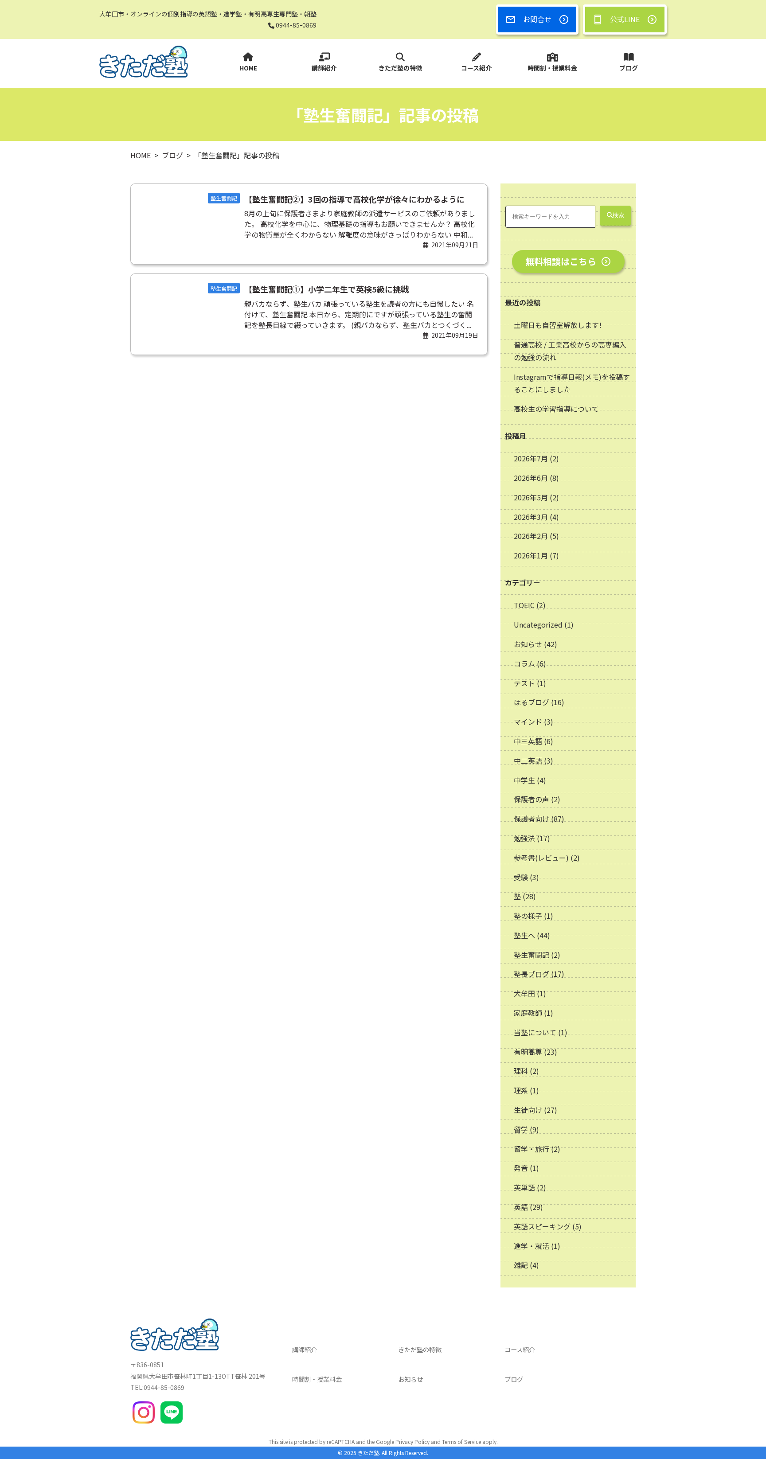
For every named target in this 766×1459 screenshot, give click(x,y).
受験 (521, 877)
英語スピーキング (542, 1226)
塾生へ (524, 935)
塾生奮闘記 (531, 954)
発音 (521, 1168)
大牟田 (524, 993)
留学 (521, 1129)
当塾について (535, 1032)
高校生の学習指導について (556, 408)
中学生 (524, 780)
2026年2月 (532, 536)
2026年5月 (532, 497)
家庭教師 (528, 1012)
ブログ (628, 67)
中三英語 (528, 741)
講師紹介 (324, 67)
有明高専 (528, 1051)
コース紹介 (476, 67)
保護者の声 (531, 799)
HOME (248, 67)
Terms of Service (461, 1441)
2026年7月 (532, 458)
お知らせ (528, 644)
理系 (521, 1090)
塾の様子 (528, 915)
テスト (524, 683)
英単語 (524, 1187)
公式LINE (625, 19)
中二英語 (528, 760)
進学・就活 (531, 1246)
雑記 (521, 1265)
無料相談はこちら (560, 261)
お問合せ (537, 19)
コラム (524, 663)
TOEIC (524, 605)
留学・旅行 (531, 1148)
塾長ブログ (531, 973)
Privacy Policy (412, 1441)
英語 (521, 1207)
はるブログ (531, 702)
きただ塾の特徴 (400, 67)
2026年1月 (532, 555)
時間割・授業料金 (552, 67)
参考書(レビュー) (541, 857)
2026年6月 (532, 477)
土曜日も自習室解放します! (558, 325)
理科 (521, 1070)
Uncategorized (538, 624)
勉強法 (524, 838)
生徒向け (528, 1109)
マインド (528, 721)
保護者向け (531, 818)
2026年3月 (532, 516)
